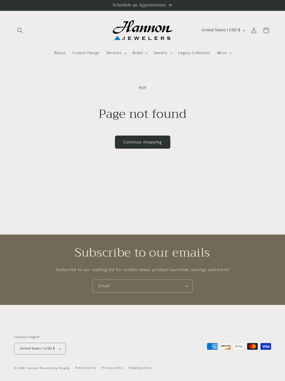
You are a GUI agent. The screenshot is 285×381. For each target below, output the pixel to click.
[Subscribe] (186, 286)
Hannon (33, 368)
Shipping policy (140, 368)
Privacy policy (112, 368)
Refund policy (85, 368)
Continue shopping (142, 142)
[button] (20, 30)
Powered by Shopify (55, 368)
